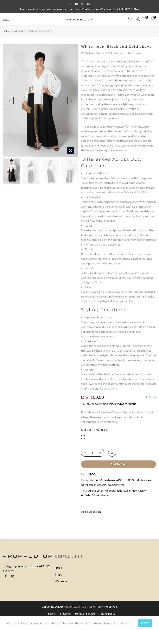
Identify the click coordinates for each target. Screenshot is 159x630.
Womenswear (115, 484)
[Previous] (10, 100)
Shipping (102, 403)
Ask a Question (91, 511)
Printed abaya (99, 495)
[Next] (71, 100)
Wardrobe (61, 581)
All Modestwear (105, 480)
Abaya (92, 490)
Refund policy (107, 613)
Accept (145, 623)
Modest (109, 490)
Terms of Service (84, 613)
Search (52, 613)
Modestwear (144, 480)
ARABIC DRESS (125, 480)
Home (6, 30)
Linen (100, 490)
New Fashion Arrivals (93, 484)
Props (58, 574)
